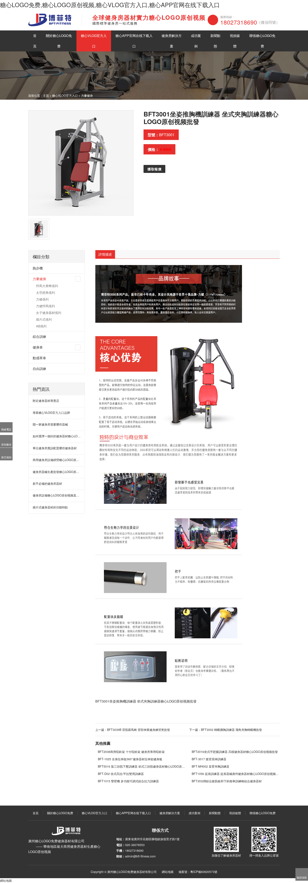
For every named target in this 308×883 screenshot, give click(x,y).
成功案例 (196, 40)
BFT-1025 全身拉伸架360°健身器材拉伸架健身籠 (130, 759)
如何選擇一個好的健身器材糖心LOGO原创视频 (57, 436)
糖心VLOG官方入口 (94, 40)
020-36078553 (135, 845)
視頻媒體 (235, 40)
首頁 (34, 40)
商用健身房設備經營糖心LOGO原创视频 (57, 460)
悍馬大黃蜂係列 (47, 285)
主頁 (46, 95)
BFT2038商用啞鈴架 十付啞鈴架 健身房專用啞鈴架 (131, 752)
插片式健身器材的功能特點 (50, 507)
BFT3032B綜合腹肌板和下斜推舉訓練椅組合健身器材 (227, 781)
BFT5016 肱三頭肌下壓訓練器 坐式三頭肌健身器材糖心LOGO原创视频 (142, 766)
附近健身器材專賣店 (46, 400)
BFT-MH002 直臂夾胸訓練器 (210, 766)
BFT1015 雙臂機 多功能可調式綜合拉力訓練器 (128, 781)
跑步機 (38, 268)
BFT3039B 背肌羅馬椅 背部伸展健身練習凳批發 (138, 730)
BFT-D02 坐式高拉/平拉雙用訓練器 (121, 774)
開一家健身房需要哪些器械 (50, 424)
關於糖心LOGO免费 (59, 40)
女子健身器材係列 (48, 312)
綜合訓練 (39, 336)
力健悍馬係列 (45, 306)
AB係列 (41, 326)
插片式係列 (44, 319)
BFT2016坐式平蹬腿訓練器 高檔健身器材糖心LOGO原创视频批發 (235, 752)
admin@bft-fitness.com (140, 856)
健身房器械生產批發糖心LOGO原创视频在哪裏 (57, 472)
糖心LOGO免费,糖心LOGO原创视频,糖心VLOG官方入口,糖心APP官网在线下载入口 (110, 4)
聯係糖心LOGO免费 (262, 40)
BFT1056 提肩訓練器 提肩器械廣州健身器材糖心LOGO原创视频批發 (236, 774)
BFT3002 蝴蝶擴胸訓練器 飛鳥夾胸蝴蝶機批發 (231, 730)
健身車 (38, 347)
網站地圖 (167, 872)
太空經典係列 (45, 292)
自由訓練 (39, 368)
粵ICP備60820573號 (203, 872)
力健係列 (42, 299)
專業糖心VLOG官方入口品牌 (51, 412)
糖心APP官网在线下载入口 (134, 40)
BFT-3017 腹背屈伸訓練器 (209, 759)
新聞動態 (215, 40)
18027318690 (250, 22)
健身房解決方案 (172, 40)
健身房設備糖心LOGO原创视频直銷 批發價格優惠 (57, 495)
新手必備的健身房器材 (47, 483)
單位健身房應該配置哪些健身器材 (55, 448)
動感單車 (39, 357)
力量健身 (87, 95)
